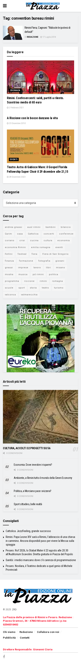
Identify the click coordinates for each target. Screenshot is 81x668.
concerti (49, 234)
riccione (29, 281)
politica (53, 274)
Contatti (24, 637)
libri (48, 267)
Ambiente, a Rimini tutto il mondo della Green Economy (43, 477)
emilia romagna (40, 247)
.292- (14, 609)
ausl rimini (33, 227)
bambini (51, 227)
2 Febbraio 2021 (16, 108)
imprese (23, 267)
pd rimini (38, 274)
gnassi (9, 267)
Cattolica (33, 234)
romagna (57, 281)
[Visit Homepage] (43, 6)
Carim (8, 234)
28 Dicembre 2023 (17, 177)
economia (63, 240)
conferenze (66, 234)
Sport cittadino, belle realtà (28, 504)
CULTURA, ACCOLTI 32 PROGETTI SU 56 (27, 448)
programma (12, 281)
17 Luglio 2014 (49, 37)
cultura (48, 240)
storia (33, 288)
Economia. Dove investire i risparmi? (33, 464)
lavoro (37, 267)
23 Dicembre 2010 (17, 123)
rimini (43, 281)
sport (21, 288)
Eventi (13, 159)
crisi (22, 240)
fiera (34, 254)
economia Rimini (15, 247)
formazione (26, 261)
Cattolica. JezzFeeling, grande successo (28, 531)
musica (23, 274)
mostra (9, 274)
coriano (9, 240)
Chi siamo (9, 632)
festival (22, 254)
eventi (59, 247)
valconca (10, 294)
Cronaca (15, 90)
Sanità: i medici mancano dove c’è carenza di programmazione (41, 560)
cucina (34, 240)
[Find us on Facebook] (4, 657)
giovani (59, 261)
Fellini (9, 254)
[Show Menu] (5, 6)
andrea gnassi (13, 227)
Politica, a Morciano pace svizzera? (32, 491)
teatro (45, 288)
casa (20, 234)
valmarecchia (29, 294)
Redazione (32, 37)
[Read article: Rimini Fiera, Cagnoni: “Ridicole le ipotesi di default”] (13, 33)
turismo (59, 288)
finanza (9, 261)
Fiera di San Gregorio (55, 254)
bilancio (66, 227)
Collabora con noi (48, 632)
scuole (9, 288)
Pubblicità (9, 637)
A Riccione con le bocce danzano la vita (32, 118)
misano (60, 267)
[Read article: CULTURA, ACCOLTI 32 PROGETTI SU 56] (40, 417)
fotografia (44, 261)
